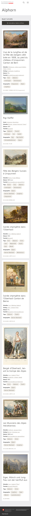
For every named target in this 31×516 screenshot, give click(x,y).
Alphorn (15, 78)
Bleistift (15, 486)
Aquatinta (11, 312)
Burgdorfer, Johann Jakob (14, 377)
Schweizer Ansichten (12, 122)
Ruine (9, 184)
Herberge (7, 134)
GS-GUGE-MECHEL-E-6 (9, 448)
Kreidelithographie (13, 75)
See (14, 134)
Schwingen (7, 80)
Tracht (20, 243)
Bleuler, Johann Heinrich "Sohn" (17, 124)
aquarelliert (21, 182)
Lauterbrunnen (15, 495)
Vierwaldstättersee (9, 140)
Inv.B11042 (6, 498)
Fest (8, 78)
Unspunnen (14, 84)
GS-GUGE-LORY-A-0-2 (9, 256)
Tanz (5, 243)
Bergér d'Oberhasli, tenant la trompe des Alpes (14, 369)
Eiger (20, 492)
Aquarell (10, 238)
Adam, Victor (7, 69)
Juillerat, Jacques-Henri (15, 430)
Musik (11, 246)
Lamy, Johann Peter (13, 307)
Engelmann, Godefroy (13, 71)
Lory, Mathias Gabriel (14, 234)
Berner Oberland (9, 193)
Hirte (21, 240)
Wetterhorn (20, 252)
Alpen (22, 84)
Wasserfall (13, 243)
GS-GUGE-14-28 (7, 144)
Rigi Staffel (8, 118)
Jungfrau (7, 86)
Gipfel (19, 134)
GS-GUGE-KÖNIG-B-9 (9, 200)
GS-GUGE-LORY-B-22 (9, 321)
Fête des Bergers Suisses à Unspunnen (14, 172)
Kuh (5, 246)
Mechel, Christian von (13, 432)
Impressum (5, 514)
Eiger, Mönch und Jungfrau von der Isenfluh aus (15, 478)
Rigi (12, 137)
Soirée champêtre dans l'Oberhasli (14, 228)
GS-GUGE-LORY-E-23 (9, 394)
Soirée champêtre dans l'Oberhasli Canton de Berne (14, 298)
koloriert (21, 75)
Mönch (6, 495)
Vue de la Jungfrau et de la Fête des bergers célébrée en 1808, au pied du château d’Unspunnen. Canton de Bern (15, 57)
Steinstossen (17, 80)
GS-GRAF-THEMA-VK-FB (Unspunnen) (14, 90)
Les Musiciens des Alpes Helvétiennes (14, 424)
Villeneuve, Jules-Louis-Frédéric (17, 67)
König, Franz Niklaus (14, 178)
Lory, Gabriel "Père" (14, 375)
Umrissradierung (12, 182)
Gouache (10, 128)
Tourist (17, 131)
